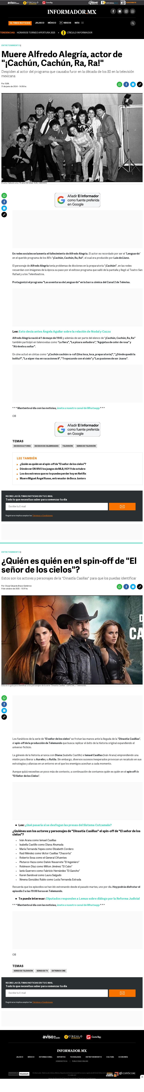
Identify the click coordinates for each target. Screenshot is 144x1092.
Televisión (67, 446)
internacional (45, 1057)
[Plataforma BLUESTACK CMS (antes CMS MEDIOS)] (24, 1073)
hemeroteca (61, 1061)
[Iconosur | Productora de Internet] (13, 1073)
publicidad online (80, 1061)
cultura (110, 1057)
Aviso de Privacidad (56, 1078)
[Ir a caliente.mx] (93, 2)
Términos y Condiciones (42, 516)
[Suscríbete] (127, 2)
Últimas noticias (20, 23)
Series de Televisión (86, 446)
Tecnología (75, 1057)
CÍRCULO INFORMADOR (79, 33)
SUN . (7, 84)
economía (123, 1057)
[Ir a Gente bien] (93, 1034)
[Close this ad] (142, 1077)
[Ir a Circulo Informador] (29, 1)
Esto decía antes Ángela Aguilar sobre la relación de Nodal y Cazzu (64, 331)
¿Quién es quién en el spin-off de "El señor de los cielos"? (53, 464)
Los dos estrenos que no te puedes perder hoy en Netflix (53, 474)
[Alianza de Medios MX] (112, 1073)
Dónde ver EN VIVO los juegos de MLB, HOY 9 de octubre (52, 469)
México (52, 23)
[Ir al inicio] (41, 11)
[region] (72, 1085)
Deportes (61, 1057)
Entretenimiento (10, 45)
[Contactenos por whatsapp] (132, 11)
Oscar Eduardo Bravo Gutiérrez (18, 586)
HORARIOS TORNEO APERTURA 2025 (36, 33)
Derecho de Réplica (70, 1078)
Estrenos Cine (58, 971)
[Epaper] (108, 2)
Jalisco (39, 23)
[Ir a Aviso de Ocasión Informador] (13, 1)
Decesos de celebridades (46, 446)
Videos (67, 23)
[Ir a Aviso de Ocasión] (51, 1034)
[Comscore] (127, 1073)
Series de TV (42, 971)
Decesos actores (22, 446)
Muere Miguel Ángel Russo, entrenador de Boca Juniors (53, 478)
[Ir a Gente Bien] (46, 1)
